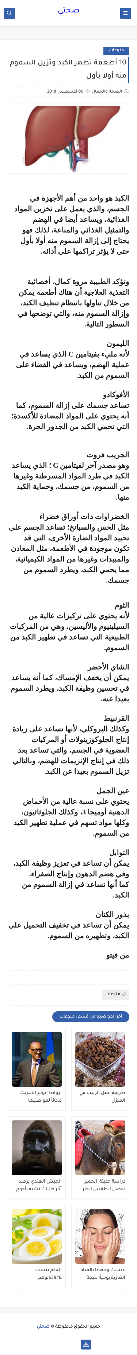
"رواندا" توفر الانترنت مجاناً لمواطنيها (41, 1097)
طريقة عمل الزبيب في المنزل (102, 1097)
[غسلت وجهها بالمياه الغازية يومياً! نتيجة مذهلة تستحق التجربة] (100, 1236)
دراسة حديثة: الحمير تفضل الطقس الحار (104, 1185)
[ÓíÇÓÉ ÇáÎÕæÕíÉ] (74, 1345)
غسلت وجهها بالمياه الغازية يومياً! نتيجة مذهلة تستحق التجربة (102, 1274)
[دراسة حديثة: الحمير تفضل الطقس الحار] (100, 1147)
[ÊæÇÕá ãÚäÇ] (63, 1345)
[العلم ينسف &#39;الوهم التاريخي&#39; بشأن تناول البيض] (37, 1236)
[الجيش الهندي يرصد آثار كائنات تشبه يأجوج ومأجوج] (37, 1147)
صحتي (69, 11)
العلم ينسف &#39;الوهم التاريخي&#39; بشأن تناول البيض (41, 1274)
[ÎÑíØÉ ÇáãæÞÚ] (51, 1345)
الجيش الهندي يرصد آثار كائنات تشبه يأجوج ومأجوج (39, 1185)
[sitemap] (86, 1345)
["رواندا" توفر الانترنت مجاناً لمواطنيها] (37, 1059)
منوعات (116, 50)
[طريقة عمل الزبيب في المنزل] (100, 1059)
